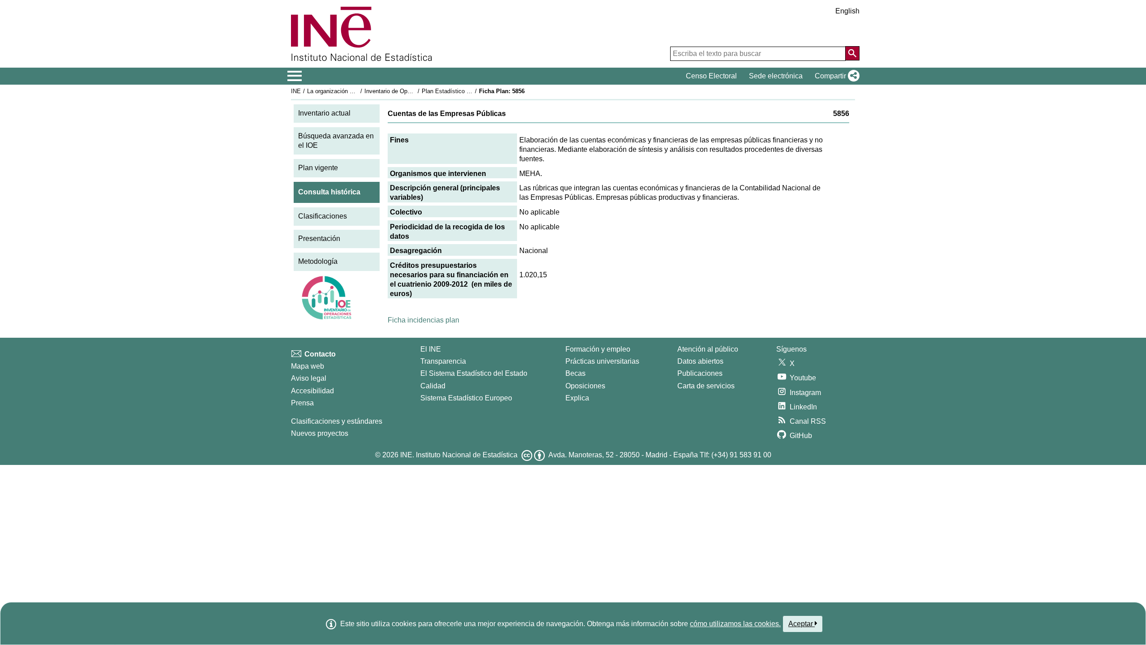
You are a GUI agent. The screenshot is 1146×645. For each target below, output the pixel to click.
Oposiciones (585, 386)
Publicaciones (700, 373)
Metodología (318, 261)
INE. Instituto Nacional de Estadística (458, 455)
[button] (835, 76)
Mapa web (307, 366)
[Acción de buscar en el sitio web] (852, 53)
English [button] (847, 11)
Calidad (432, 386)
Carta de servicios (706, 386)
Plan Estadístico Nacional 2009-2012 (469, 91)
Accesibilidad (312, 391)
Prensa (302, 403)
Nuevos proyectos (319, 433)
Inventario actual (324, 113)
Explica (577, 398)
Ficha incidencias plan (423, 320)
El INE (430, 349)
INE (296, 91)
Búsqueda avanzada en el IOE (336, 140)
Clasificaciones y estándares (336, 421)
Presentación (319, 238)
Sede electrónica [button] (776, 76)
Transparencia (443, 361)
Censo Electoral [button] (711, 76)
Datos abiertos (700, 361)
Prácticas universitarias (602, 361)
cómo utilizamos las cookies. (735, 624)
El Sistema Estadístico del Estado (473, 373)
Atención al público (707, 349)
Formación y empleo (597, 349)
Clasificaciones (322, 216)
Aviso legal (308, 378)
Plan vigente (318, 168)
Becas (575, 373)
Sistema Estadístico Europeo (466, 398)
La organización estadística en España (357, 91)
